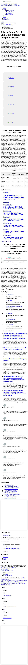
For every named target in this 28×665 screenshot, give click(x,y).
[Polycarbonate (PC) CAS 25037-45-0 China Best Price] (7, 205)
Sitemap (5, 559)
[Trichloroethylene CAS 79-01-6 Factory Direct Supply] (10, 319)
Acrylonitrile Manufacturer (11, 491)
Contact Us (6, 19)
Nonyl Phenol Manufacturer (11, 486)
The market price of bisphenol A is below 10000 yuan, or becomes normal (15, 348)
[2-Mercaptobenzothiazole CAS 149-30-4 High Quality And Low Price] (5, 192)
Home (4, 8)
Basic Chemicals (10, 10)
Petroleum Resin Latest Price (11, 489)
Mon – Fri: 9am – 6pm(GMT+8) (8, 567)
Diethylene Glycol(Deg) (21, 580)
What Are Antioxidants (10, 492)
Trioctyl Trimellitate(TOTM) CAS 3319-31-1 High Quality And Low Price (14, 328)
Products (5, 9)
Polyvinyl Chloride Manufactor (12, 487)
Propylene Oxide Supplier (10, 490)
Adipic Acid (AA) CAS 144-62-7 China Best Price (13, 219)
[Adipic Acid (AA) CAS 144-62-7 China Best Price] (6, 217)
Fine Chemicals (9, 11)
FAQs (4, 17)
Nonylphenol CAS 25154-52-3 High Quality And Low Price (13, 238)
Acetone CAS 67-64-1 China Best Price (13, 232)
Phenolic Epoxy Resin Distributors (12, 494)
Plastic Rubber (9, 14)
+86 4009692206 (5, 569)
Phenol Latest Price (9, 485)
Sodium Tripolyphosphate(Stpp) (8, 580)
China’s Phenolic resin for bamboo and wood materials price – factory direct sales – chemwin (15, 311)
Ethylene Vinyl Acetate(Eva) (13, 583)
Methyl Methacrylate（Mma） (8, 581)
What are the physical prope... (12, 548)
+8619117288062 (7, 618)
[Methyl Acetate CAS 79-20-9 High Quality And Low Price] (10, 294)
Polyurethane (9, 13)
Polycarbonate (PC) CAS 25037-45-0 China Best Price (13, 207)
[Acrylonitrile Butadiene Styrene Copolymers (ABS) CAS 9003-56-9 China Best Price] (7, 211)
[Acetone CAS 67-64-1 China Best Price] (5, 229)
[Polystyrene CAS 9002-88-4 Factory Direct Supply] (9, 313)
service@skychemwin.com (7, 570)
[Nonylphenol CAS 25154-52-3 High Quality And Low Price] (7, 235)
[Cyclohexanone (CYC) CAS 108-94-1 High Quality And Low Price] (9, 300)
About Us (5, 18)
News (4, 15)
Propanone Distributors (10, 495)
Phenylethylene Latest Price (11, 496)
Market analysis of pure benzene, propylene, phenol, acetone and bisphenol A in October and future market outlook (13, 379)
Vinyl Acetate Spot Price (10, 498)
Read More (6, 202)
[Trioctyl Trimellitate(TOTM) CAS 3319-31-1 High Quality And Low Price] (9, 324)
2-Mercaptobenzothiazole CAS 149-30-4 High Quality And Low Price (13, 197)
